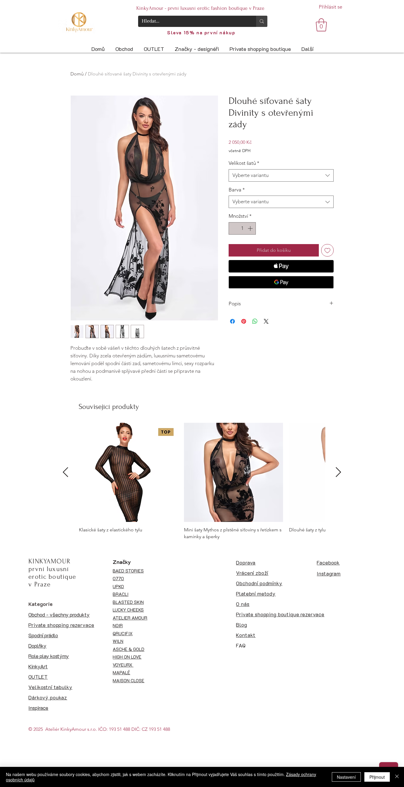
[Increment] (250, 228)
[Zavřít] (396, 777)
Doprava (246, 562)
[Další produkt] (338, 472)
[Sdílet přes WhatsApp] (254, 321)
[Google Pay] (281, 282)
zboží (261, 573)
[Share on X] (266, 321)
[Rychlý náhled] (128, 472)
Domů (77, 74)
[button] (321, 24)
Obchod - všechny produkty (59, 614)
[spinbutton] (242, 228)
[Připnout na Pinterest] (243, 321)
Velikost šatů (244, 163)
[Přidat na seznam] (327, 250)
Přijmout (377, 777)
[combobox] (281, 175)
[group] (202, 481)
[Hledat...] (261, 21)
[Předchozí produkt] (65, 472)
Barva (237, 190)
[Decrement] (234, 228)
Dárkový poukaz (47, 697)
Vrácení (245, 573)
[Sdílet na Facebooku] (232, 321)
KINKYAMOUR (49, 561)
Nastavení (346, 777)
